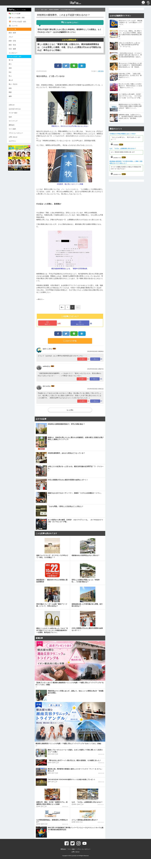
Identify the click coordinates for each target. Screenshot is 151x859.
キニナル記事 (16, 13)
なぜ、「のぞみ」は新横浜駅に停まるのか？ (123, 148)
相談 (10, 92)
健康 (10, 96)
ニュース (14, 25)
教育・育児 (12, 45)
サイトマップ (13, 121)
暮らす (11, 80)
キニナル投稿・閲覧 (18, 17)
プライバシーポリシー (16, 133)
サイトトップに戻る (21, 9)
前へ (62, 307)
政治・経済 (12, 33)
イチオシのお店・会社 (19, 21)
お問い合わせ (13, 137)
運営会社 (11, 125)
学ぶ (10, 76)
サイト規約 (12, 129)
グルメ (11, 37)
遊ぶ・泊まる (13, 84)
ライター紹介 (13, 113)
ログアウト (12, 141)
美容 (10, 68)
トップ (37, 9)
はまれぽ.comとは (15, 109)
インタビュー (13, 53)
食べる (11, 60)
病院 (10, 88)
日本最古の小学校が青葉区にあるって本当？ (123, 134)
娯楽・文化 (12, 41)
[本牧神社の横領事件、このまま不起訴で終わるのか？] (82, 65)
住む (10, 72)
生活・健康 (12, 49)
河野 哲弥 (101, 71)
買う (10, 64)
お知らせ (11, 105)
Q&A (10, 117)
